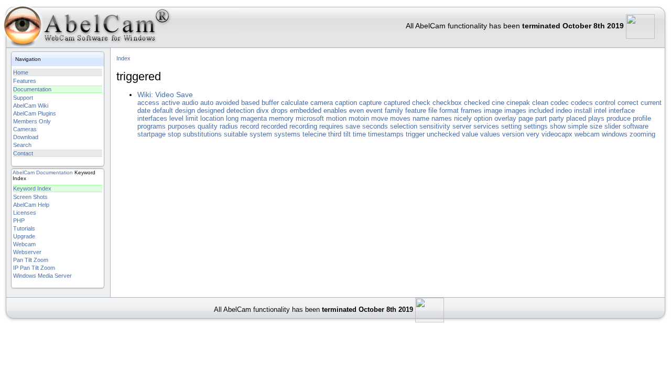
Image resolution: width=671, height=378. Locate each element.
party (556, 118)
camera (321, 103)
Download (25, 137)
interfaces (152, 118)
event (374, 110)
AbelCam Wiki (30, 105)
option (483, 118)
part (541, 118)
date (143, 110)
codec (559, 103)
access (148, 103)
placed (576, 118)
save (352, 126)
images (515, 110)
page (525, 118)
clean (540, 103)
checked (477, 103)
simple (578, 126)
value (470, 134)
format (449, 110)
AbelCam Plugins (34, 113)
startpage (151, 134)
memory (281, 118)
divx (262, 110)
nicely (463, 118)
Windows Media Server (42, 275)
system (261, 134)
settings (536, 126)
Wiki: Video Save (165, 95)
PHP (19, 220)
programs (151, 126)
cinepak (518, 103)
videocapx (557, 134)
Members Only (32, 121)
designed (210, 110)
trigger (415, 134)
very (532, 134)
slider (612, 126)
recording (303, 126)
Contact (23, 153)
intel (600, 110)
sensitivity (434, 126)
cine (498, 103)
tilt (347, 134)
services (486, 126)
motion (336, 118)
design (185, 110)
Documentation (32, 89)
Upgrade (24, 236)
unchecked (443, 134)
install (583, 110)
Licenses (24, 212)
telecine (314, 134)
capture (370, 103)
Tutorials (24, 228)
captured (397, 103)
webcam (587, 134)
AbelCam (24, 172)
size (596, 126)
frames (471, 110)
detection (240, 110)
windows (614, 134)
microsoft (310, 118)
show (558, 126)
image (493, 110)
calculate (294, 103)
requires (331, 126)
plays (596, 118)
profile (642, 118)
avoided (227, 103)
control (605, 103)
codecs (582, 103)
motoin (359, 118)
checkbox (447, 103)
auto (206, 103)
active (170, 103)
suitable (235, 134)
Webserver (27, 252)
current (651, 103)
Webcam (24, 244)
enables (335, 110)
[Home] (86, 28)
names (441, 118)
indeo (564, 110)
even (356, 110)
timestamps (386, 134)
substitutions (202, 134)
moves (400, 118)
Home (20, 72)
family (394, 110)
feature (415, 110)
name (421, 118)
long (232, 118)
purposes (182, 126)
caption (346, 103)
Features (24, 81)
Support (23, 97)
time (359, 134)
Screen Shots (30, 197)
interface (622, 110)
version (513, 134)
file (432, 110)
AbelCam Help (31, 205)
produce (619, 118)
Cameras (25, 129)
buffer (270, 103)
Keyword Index (32, 188)
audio (190, 103)
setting (511, 126)
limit (192, 118)
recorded (274, 126)
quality (208, 126)
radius (229, 126)
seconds (375, 126)
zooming (642, 134)
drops (279, 110)
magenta (254, 118)
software (635, 126)
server (461, 126)
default (163, 110)
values (490, 134)
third (334, 134)
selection (403, 126)
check (421, 103)
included (541, 110)
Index (123, 58)
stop (174, 134)
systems (287, 134)
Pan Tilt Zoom (30, 260)
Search (22, 145)
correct (628, 103)
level (176, 118)
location (212, 118)
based (250, 103)
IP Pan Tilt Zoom (34, 268)
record (249, 126)
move (379, 118)
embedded (305, 110)
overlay (505, 118)
